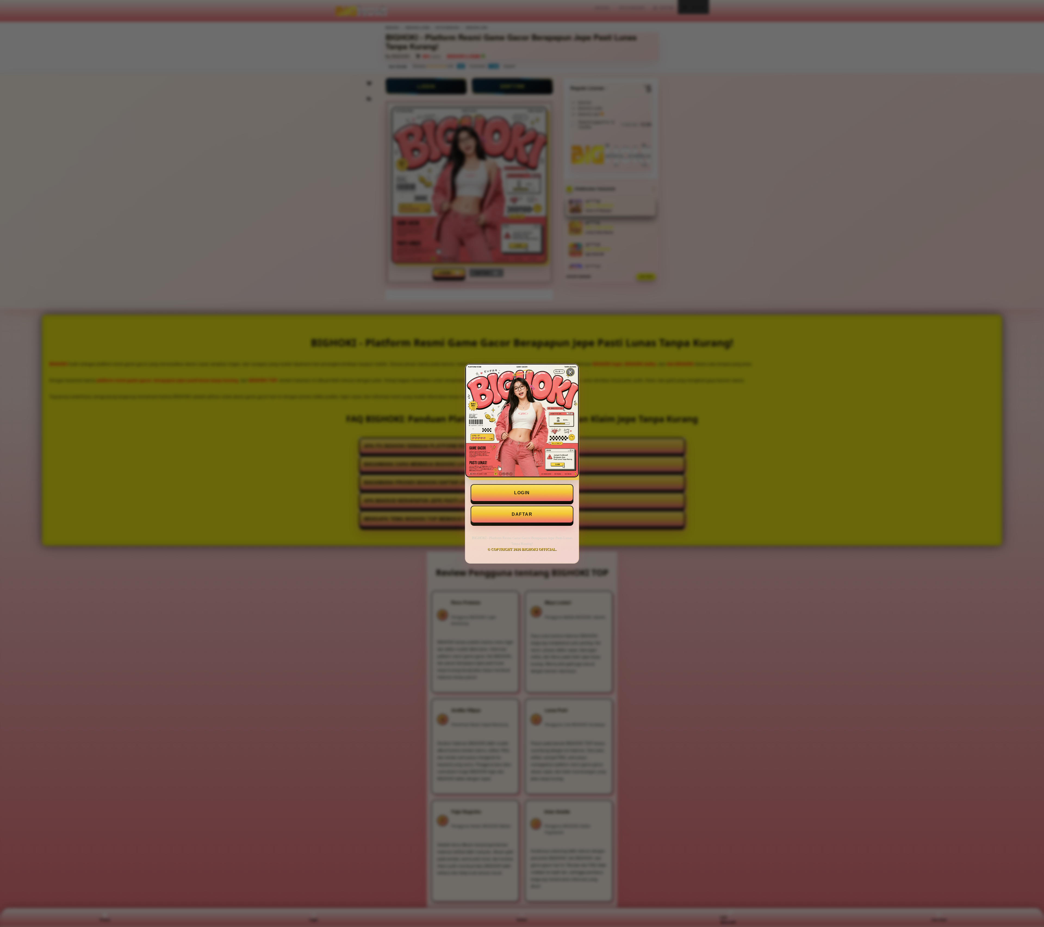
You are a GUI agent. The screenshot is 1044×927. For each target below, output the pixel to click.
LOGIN (522, 492)
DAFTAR (522, 514)
